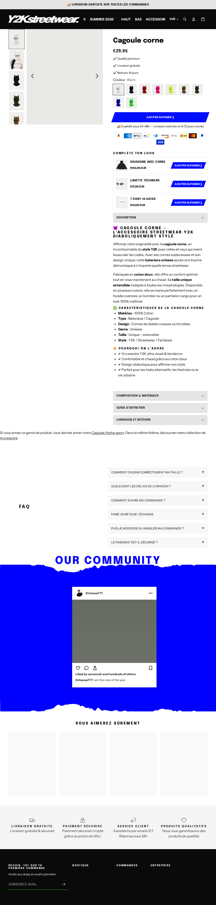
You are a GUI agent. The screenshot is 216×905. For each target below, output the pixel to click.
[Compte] (193, 19)
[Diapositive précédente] (31, 76)
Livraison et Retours (133, 419)
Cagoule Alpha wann (108, 433)
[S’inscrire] (63, 884)
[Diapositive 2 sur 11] (16, 59)
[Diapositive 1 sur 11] (16, 39)
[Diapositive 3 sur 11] (16, 80)
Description (126, 217)
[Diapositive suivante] (98, 76)
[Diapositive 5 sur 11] (16, 121)
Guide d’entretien (130, 407)
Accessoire (8, 438)
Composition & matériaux (137, 395)
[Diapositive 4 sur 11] (16, 101)
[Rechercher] (184, 19)
